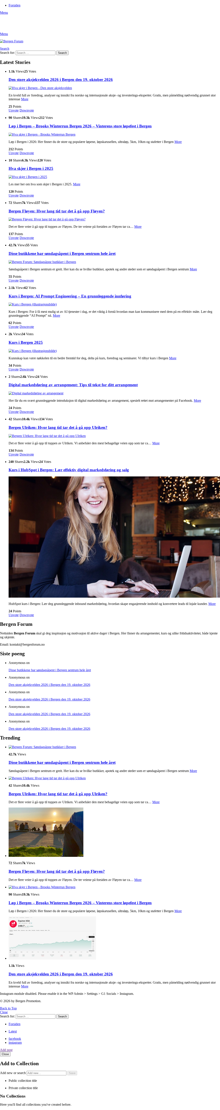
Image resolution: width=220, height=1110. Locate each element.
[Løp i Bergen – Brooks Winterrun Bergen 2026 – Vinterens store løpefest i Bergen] (114, 134)
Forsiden (14, 5)
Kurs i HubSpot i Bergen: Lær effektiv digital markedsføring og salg (69, 470)
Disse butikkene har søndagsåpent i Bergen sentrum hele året (62, 253)
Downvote (27, 110)
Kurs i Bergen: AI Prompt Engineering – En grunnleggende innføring (70, 296)
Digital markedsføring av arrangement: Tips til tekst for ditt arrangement (73, 385)
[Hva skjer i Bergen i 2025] (114, 177)
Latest (13, 1031)
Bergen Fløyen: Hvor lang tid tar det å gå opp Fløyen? (57, 211)
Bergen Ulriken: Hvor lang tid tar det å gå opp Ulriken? (58, 427)
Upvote (14, 110)
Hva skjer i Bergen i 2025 (31, 168)
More (24, 99)
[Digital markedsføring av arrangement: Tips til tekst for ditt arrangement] (114, 393)
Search (62, 52)
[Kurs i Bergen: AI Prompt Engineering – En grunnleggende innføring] (114, 304)
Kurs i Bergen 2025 (26, 342)
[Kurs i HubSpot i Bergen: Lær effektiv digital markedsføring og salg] (114, 537)
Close (4, 1012)
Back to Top (8, 1008)
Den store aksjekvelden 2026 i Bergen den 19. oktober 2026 (61, 79)
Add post (6, 1050)
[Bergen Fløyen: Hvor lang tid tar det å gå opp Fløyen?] (114, 219)
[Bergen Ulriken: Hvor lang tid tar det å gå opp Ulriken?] (114, 436)
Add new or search (13, 1073)
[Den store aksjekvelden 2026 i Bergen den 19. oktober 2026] (114, 88)
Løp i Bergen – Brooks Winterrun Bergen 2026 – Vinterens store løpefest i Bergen (80, 126)
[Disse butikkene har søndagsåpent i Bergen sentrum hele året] (114, 262)
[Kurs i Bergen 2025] (114, 351)
